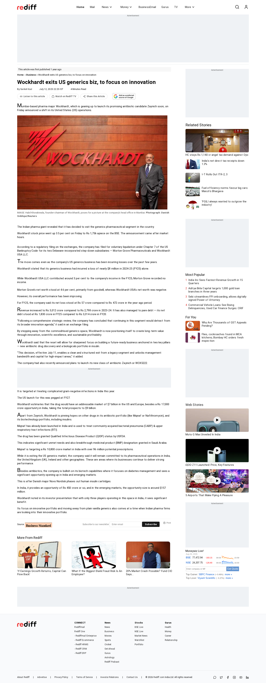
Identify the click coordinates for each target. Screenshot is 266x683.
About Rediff (23, 677)
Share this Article (96, 96)
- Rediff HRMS (81, 644)
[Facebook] (227, 677)
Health (168, 627)
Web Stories (194, 405)
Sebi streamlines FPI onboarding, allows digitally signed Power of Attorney (217, 298)
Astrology (109, 657)
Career (168, 636)
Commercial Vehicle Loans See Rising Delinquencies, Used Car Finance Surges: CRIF (215, 306)
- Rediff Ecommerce (84, 640)
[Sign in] (246, 7)
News (105, 7)
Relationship (171, 640)
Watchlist (139, 640)
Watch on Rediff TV (65, 96)
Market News (141, 636)
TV (176, 7)
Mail (92, 7)
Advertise (42, 677)
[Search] (237, 7)
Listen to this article (34, 96)
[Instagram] (234, 677)
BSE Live (139, 627)
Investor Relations (109, 677)
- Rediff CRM (80, 649)
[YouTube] (240, 677)
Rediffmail (79, 627)
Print (168, 523)
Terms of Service (84, 677)
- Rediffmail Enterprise (85, 636)
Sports (108, 640)
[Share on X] (221, 677)
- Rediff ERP (80, 653)
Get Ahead (110, 649)
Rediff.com (158, 677)
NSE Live (139, 631)
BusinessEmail (147, 7)
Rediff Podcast (112, 662)
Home (80, 7)
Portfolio (139, 644)
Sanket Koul (26, 89)
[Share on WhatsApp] (214, 677)
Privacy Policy (61, 677)
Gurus (165, 7)
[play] (217, 420)
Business (31, 74)
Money (124, 7)
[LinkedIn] (247, 677)
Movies (108, 636)
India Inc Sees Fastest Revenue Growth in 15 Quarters (215, 281)
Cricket (108, 644)
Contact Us (132, 677)
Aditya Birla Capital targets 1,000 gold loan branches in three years (214, 290)
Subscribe (151, 524)
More (188, 7)
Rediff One (79, 631)
